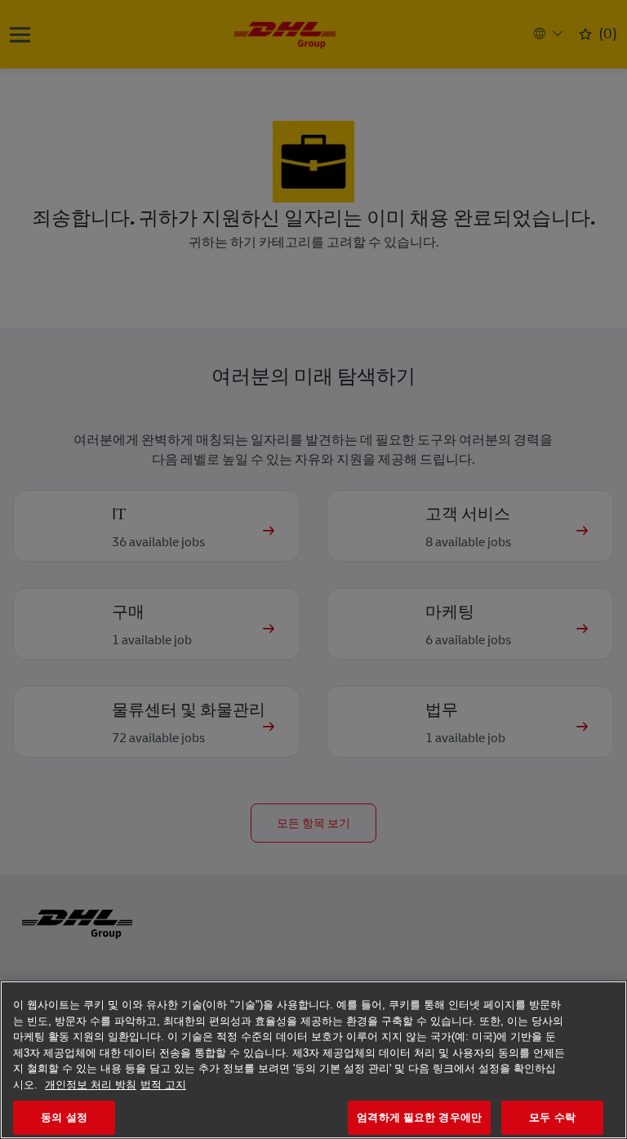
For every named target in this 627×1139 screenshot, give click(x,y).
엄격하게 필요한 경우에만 (419, 1117)
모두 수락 (552, 1117)
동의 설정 (64, 1117)
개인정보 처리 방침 (90, 1085)
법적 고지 (163, 1085)
